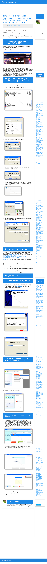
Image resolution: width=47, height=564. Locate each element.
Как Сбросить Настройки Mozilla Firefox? (24, 5)
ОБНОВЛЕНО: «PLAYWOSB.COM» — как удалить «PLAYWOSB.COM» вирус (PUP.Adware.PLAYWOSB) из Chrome (39, 200)
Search (38, 504)
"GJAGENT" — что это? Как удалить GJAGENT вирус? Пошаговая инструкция (39, 468)
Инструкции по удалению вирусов (14, 25)
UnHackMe (10, 254)
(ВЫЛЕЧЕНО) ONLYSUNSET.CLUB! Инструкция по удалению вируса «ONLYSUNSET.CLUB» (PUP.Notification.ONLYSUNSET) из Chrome (39, 256)
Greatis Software (16, 254)
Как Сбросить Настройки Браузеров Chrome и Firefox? (11, 9)
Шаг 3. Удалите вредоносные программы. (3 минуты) (11, 257)
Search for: (38, 502)
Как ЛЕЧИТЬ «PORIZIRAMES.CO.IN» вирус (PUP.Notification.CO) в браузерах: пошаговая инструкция (39, 168)
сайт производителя (19, 286)
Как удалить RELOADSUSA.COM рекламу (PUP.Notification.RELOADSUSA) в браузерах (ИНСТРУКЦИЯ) (39, 492)
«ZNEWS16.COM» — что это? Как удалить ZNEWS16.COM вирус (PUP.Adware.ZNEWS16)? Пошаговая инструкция (39, 147)
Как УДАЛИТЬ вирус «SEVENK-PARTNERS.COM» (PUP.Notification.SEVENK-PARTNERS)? (39, 81)
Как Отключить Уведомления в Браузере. (9, 5)
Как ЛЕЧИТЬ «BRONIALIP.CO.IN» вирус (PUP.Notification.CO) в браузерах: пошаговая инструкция (39, 88)
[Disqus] (18, 521)
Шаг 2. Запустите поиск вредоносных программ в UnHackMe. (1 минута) (14, 256)
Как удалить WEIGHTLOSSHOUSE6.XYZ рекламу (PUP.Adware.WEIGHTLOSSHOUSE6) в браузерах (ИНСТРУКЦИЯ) (39, 217)
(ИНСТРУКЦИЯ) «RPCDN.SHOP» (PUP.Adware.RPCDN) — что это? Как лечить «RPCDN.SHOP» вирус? (39, 132)
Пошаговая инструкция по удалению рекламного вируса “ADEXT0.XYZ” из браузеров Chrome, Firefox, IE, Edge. (39, 342)
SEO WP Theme (4, 560)
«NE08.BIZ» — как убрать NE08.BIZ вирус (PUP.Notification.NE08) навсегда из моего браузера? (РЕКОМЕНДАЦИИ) (39, 264)
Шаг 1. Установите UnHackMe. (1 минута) (9, 255)
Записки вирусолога (10, 2)
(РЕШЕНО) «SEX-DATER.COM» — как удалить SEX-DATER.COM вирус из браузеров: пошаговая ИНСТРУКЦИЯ (39, 350)
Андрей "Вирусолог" (15, 26)
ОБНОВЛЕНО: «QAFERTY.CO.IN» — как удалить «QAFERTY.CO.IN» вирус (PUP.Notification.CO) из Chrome (39, 124)
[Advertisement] (40, 55)
